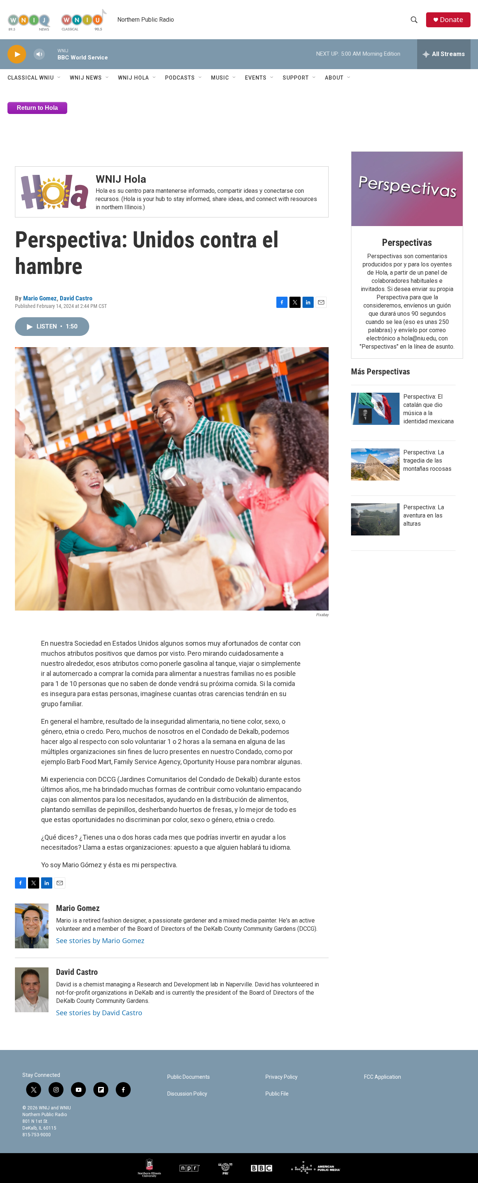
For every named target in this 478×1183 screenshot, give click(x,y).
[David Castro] (32, 989)
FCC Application (382, 1077)
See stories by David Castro (99, 1012)
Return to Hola (37, 108)
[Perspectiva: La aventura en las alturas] (375, 519)
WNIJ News (86, 78)
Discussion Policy (187, 1094)
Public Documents (188, 1077)
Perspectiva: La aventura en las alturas (423, 515)
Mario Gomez (40, 298)
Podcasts (180, 78)
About (334, 78)
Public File (277, 1094)
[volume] (39, 54)
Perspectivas (407, 242)
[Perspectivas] (407, 189)
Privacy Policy (282, 1077)
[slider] (51, 54)
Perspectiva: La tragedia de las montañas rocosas (427, 460)
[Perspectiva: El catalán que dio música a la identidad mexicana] (375, 409)
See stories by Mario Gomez (100, 940)
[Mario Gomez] (32, 926)
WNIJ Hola (133, 78)
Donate (451, 20)
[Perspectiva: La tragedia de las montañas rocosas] (375, 464)
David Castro (76, 298)
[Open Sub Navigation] (59, 78)
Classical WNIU (30, 78)
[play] (17, 54)
